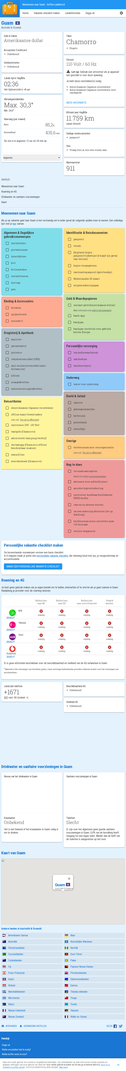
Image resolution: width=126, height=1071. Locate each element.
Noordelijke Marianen (81, 941)
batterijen (80, 415)
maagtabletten (20, 382)
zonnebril (17, 320)
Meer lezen (63, 1067)
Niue (72, 935)
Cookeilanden (15, 960)
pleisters (16, 352)
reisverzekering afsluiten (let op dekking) (93, 513)
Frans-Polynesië (16, 972)
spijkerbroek (19, 314)
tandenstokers (82, 365)
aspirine (16, 339)
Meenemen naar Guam (12, 186)
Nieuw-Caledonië (16, 1010)
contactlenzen (19, 276)
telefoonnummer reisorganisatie (94, 447)
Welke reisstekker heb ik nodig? (16, 1049)
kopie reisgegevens (85, 265)
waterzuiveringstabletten (26, 388)
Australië (12, 941)
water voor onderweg (86, 384)
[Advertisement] (63, 738)
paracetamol (19, 346)
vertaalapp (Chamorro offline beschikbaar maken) (29, 446)
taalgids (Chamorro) (23, 431)
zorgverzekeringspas (86, 285)
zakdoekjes (80, 359)
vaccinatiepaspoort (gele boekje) (93, 272)
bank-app (79, 315)
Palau (73, 960)
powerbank (80, 422)
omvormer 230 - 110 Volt (25, 425)
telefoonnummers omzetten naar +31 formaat (94, 523)
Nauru (11, 1004)
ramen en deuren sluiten (89, 504)
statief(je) (79, 429)
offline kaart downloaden (26, 414)
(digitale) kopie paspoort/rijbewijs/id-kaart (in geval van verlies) (95, 256)
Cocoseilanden (15, 954)
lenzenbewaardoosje (86, 352)
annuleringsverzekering (88, 488)
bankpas (79, 322)
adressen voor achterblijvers (91, 481)
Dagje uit (90, 13)
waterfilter (18, 454)
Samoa (73, 985)
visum (77, 245)
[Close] (69, 879)
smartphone (18, 256)
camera (78, 402)
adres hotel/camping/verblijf (29, 438)
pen (13, 289)
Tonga (73, 998)
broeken (16, 307)
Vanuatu (74, 1010)
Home (25, 13)
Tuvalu (73, 1004)
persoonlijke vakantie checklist (52, 555)
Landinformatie (72, 13)
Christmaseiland (16, 947)
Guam (11, 979)
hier (14, 223)
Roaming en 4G (9, 191)
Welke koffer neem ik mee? (14, 1054)
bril (13, 262)
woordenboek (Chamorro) (26, 461)
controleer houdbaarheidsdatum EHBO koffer (93, 496)
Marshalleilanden (16, 991)
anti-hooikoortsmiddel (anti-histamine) (29, 367)
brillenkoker (19, 269)
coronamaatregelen (85, 471)
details (10, 617)
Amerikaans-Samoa (18, 935)
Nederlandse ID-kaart (87, 278)
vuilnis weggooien (84, 531)
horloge (16, 282)
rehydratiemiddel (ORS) (25, 359)
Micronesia (13, 998)
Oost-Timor (76, 954)
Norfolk (74, 947)
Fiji (9, 966)
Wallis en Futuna (78, 1016)
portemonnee (19, 249)
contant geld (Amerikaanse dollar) (94, 305)
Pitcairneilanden (78, 972)
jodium (15, 375)
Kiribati (11, 985)
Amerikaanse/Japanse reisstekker (32, 407)
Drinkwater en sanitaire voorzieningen (20, 196)
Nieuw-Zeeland (16, 1016)
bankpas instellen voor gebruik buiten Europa (92, 330)
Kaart (4, 202)
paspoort (79, 239)
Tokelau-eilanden (78, 991)
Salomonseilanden (79, 979)
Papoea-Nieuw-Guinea (81, 966)
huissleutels (18, 243)
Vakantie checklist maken (47, 13)
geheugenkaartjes (84, 409)
